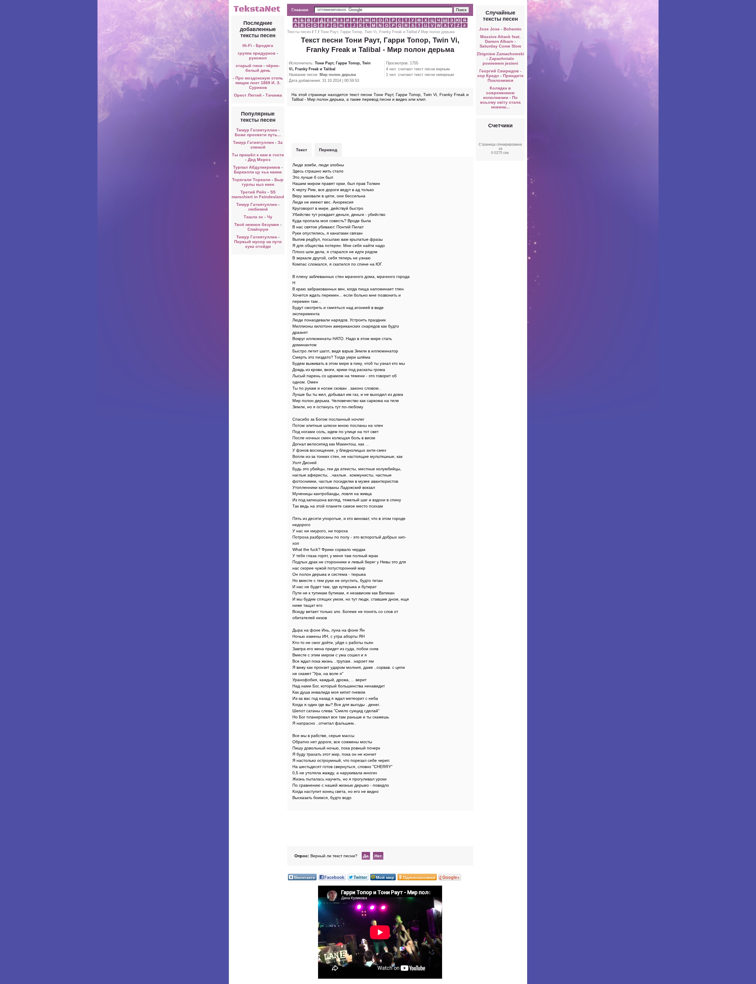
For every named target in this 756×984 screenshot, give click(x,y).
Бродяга (264, 45)
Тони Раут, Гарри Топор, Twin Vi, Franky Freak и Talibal (368, 32)
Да (366, 855)
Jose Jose (489, 29)
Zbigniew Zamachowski (500, 53)
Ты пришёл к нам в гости (258, 154)
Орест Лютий (248, 95)
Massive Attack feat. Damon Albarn (500, 39)
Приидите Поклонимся (506, 78)
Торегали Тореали (251, 179)
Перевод (328, 149)
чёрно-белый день (262, 68)
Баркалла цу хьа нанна (258, 172)
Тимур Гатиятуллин (256, 130)
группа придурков (257, 53)
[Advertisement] (380, 123)
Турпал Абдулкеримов (256, 167)
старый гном (249, 65)
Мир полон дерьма (437, 32)
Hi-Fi (247, 45)
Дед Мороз (259, 159)
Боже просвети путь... (258, 134)
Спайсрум (257, 229)
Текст (301, 149)
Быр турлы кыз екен (263, 182)
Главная (299, 9)
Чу (269, 216)
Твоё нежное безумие (256, 224)
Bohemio (513, 29)
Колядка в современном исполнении (499, 93)
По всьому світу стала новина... (500, 102)
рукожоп (258, 58)
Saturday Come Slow (500, 46)
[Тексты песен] (257, 11)
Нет (378, 855)
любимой (258, 209)
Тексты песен (299, 32)
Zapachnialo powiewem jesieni (500, 61)
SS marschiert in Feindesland (258, 194)
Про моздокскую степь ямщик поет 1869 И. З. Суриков (259, 83)
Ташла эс (253, 216)
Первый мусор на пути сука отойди (258, 244)
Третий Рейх (253, 192)
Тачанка (273, 95)
